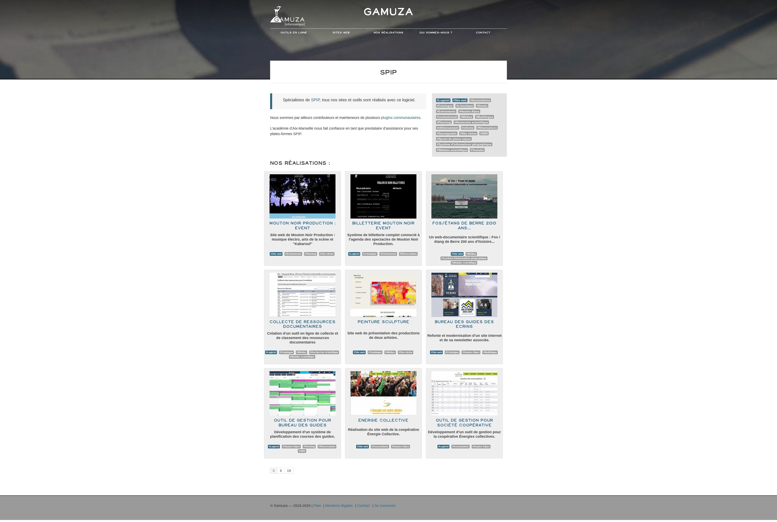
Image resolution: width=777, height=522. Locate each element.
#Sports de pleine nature (454, 139)
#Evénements (446, 111)
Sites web (341, 32)
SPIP (315, 100)
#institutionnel (447, 116)
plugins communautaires (400, 118)
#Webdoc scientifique (452, 150)
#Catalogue (445, 105)
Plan (317, 506)
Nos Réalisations (388, 32)
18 (289, 471)
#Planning (444, 122)
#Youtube (477, 150)
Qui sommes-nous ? (435, 32)
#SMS (484, 133)
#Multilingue (484, 116)
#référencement (447, 127)
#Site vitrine (468, 133)
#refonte (467, 127)
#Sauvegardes (446, 133)
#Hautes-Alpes (469, 111)
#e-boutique (464, 105)
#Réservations (487, 127)
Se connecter (385, 506)
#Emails (482, 105)
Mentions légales (339, 506)
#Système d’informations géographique (464, 144)
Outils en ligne (294, 32)
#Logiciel (443, 100)
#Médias (466, 116)
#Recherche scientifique (471, 122)
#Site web (460, 100)
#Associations (480, 100)
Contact (483, 32)
